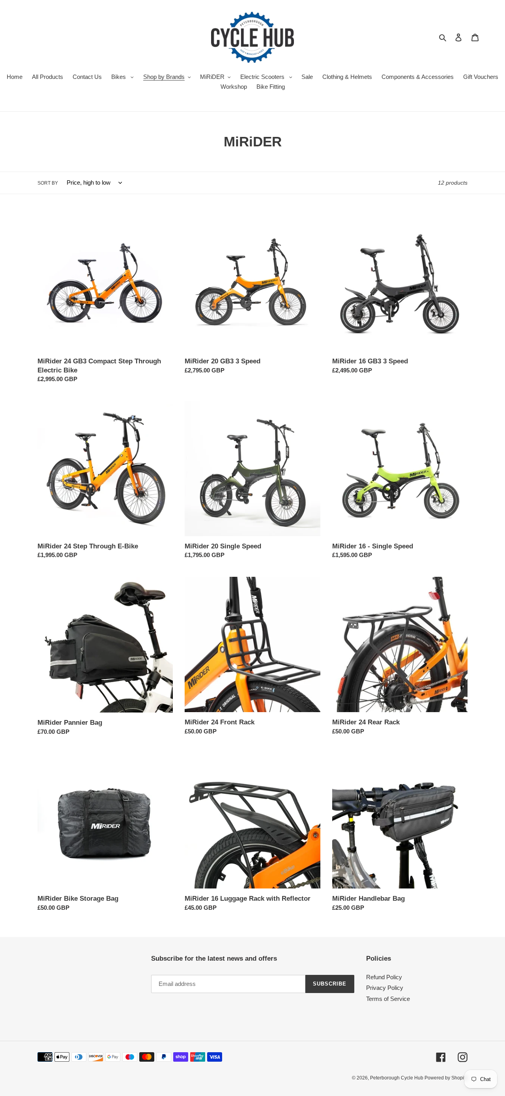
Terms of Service (388, 998)
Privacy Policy (384, 987)
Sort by (47, 183)
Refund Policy (384, 977)
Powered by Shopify (446, 1078)
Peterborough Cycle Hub (397, 1078)
